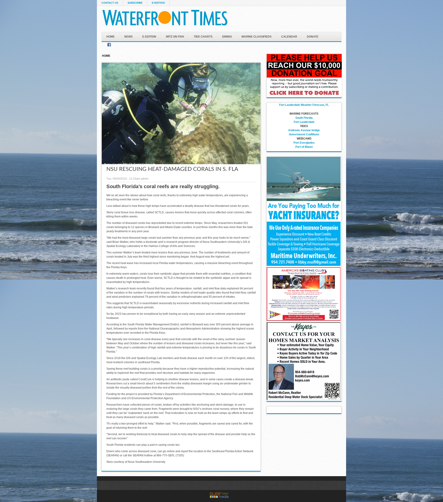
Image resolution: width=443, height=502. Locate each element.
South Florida (304, 117)
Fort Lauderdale (304, 122)
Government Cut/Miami (304, 134)
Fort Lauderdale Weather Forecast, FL (304, 105)
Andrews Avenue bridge (304, 130)
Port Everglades (304, 142)
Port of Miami (304, 147)
